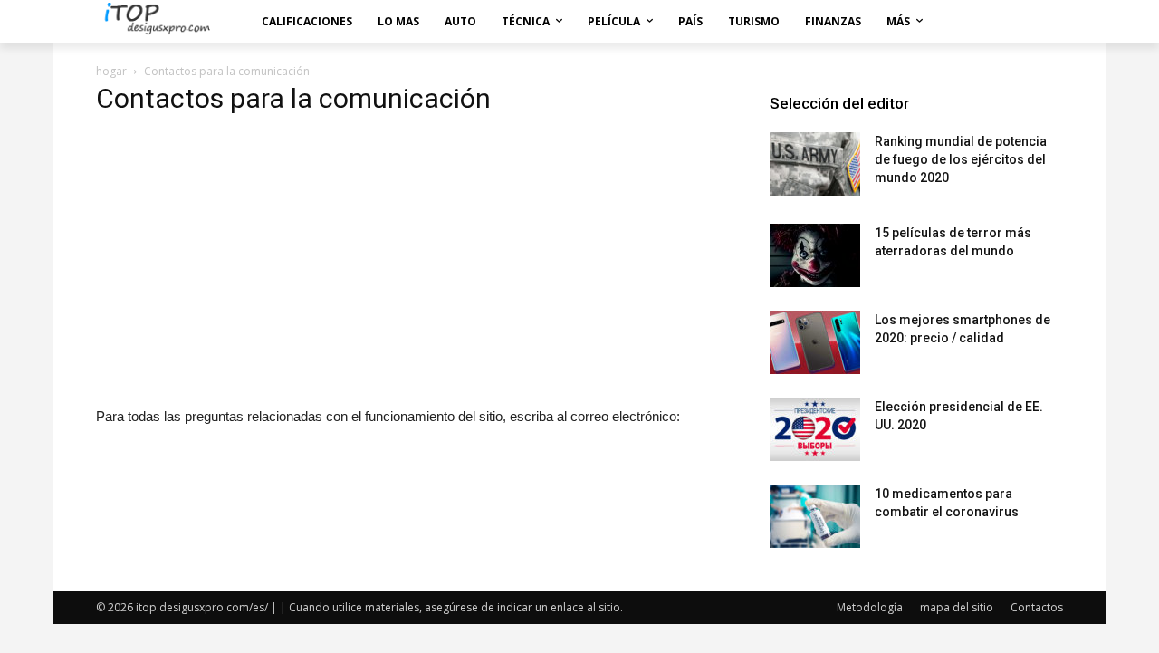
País (690, 21)
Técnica (526, 21)
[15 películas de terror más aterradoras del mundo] (815, 255)
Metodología (870, 607)
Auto (460, 21)
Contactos (1037, 607)
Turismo (754, 21)
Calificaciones (307, 21)
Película (614, 21)
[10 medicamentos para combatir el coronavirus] (815, 516)
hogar (111, 71)
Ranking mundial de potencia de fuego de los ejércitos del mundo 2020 (961, 159)
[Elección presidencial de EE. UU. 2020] (815, 429)
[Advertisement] (411, 260)
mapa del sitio (956, 607)
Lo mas (398, 21)
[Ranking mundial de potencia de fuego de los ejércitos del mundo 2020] (815, 164)
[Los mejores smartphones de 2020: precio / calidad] (815, 342)
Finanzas (833, 21)
